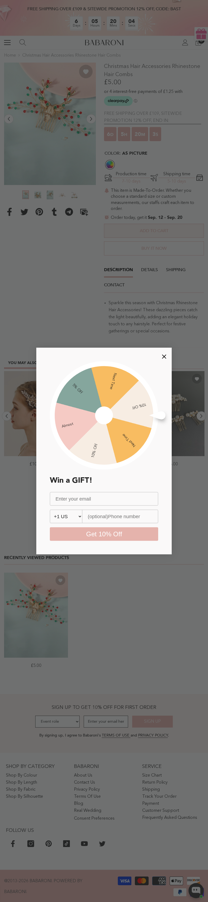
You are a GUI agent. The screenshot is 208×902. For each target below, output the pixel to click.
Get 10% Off (104, 534)
